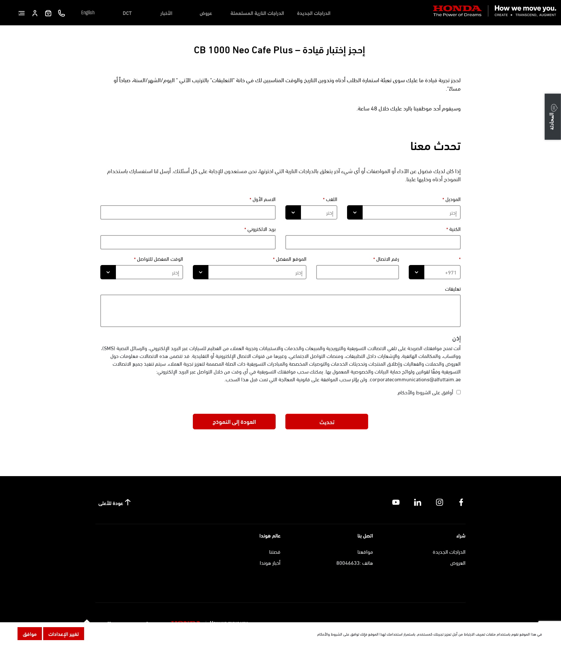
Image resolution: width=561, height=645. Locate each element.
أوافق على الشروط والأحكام (425, 392)
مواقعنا (365, 551)
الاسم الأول (264, 199)
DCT (127, 12)
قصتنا (274, 551)
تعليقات (453, 288)
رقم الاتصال (387, 258)
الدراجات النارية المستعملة (257, 12)
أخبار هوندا (270, 562)
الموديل (453, 199)
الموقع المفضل (291, 258)
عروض (206, 12)
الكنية (455, 229)
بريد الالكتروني (261, 229)
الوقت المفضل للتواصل (160, 258)
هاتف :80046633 (354, 562)
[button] (553, 117)
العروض (458, 562)
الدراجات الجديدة (313, 12)
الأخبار (166, 12)
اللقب (331, 199)
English (87, 12)
